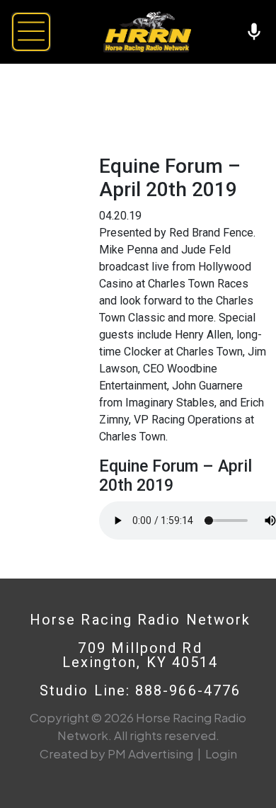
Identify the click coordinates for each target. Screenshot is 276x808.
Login (221, 753)
